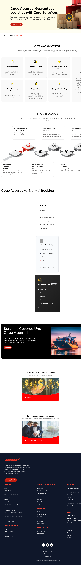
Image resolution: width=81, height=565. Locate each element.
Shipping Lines (41, 516)
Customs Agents (71, 499)
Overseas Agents (71, 508)
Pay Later (39, 499)
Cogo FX (39, 504)
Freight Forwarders (72, 495)
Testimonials (70, 540)
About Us (69, 530)
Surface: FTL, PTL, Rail (10, 510)
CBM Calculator (71, 518)
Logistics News (8, 536)
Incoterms (40, 521)
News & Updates (8, 531)
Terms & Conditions (47, 551)
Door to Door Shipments (44, 491)
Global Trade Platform (10, 491)
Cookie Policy (47, 556)
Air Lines (39, 519)
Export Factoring (42, 501)
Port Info (39, 512)
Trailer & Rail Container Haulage (13, 512)
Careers (69, 535)
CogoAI (6, 488)
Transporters (70, 497)
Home (3, 35)
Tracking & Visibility (9, 521)
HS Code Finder (71, 516)
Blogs (5, 529)
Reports (6, 533)
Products (10, 35)
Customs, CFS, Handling (11, 504)
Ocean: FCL (7, 497)
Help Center (40, 523)
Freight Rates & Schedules (11, 519)
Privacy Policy (47, 553)
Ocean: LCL (7, 499)
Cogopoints (40, 533)
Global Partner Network (73, 488)
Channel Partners (72, 505)
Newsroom (70, 537)
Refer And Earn (41, 531)
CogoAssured (41, 488)
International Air (8, 501)
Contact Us (70, 533)
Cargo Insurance (41, 493)
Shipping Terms (41, 514)
